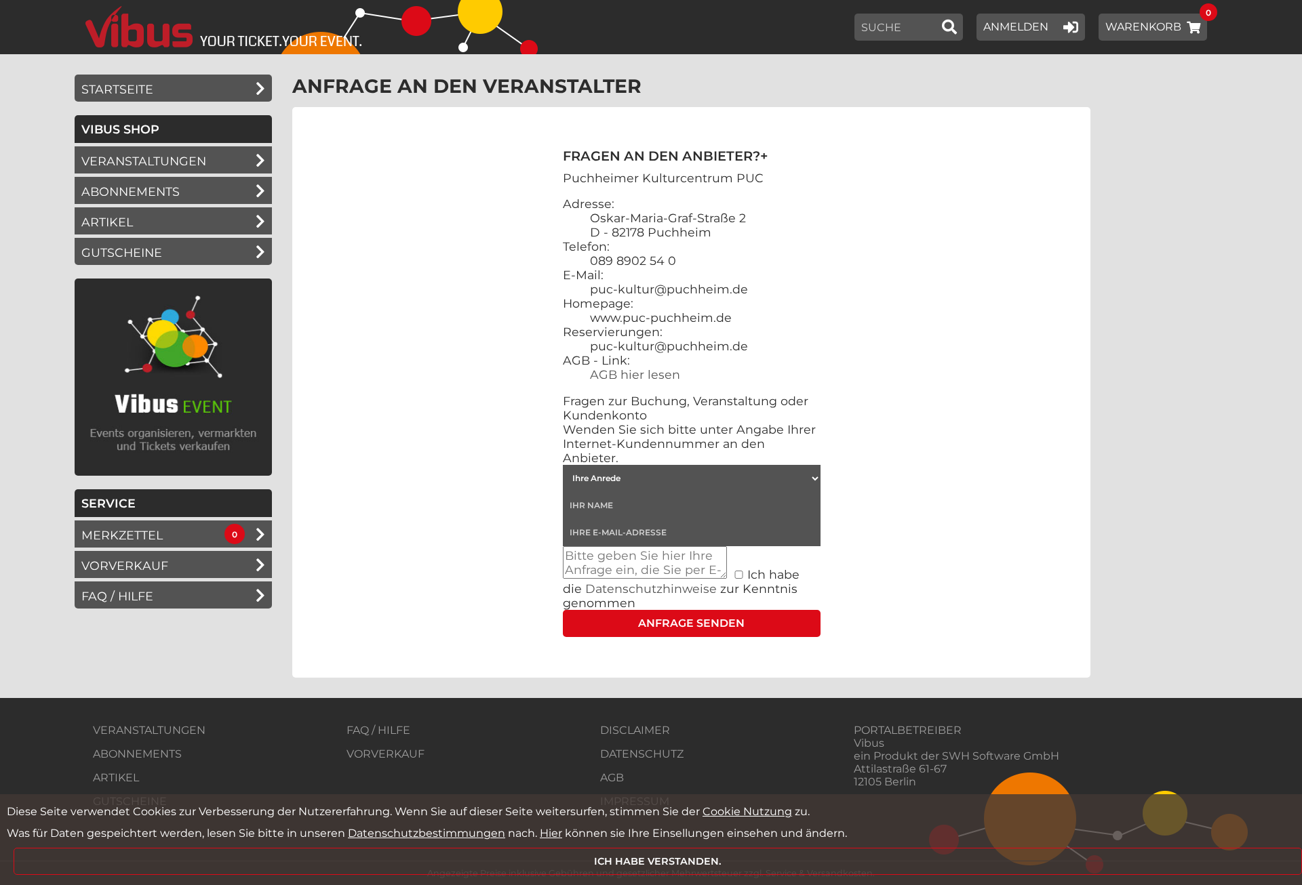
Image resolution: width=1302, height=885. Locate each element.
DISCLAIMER (635, 730)
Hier (551, 833)
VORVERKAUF (386, 753)
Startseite (117, 89)
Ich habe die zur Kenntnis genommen (681, 588)
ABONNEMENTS (137, 753)
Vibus (869, 743)
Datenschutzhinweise (651, 588)
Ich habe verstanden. (658, 861)
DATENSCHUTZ (642, 753)
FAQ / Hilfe (117, 596)
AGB (612, 777)
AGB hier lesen (635, 374)
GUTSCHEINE (121, 252)
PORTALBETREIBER (908, 730)
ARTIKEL (107, 222)
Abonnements (130, 191)
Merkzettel (122, 535)
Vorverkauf (124, 565)
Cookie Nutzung (747, 811)
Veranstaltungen (143, 161)
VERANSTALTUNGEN (149, 730)
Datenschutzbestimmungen (426, 833)
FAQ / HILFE (378, 730)
